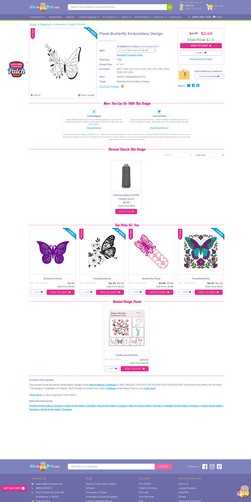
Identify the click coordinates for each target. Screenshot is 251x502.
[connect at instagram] (212, 467)
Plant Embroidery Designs (80, 405)
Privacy (182, 496)
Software (90, 488)
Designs (44, 24)
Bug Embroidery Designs (113, 405)
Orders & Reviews (148, 488)
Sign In (189, 5)
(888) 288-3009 (201, 17)
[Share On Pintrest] (197, 85)
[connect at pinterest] (219, 467)
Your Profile (192, 8)
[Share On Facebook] (193, 85)
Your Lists (144, 492)
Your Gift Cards (146, 496)
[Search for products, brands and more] (169, 7)
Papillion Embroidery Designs (182, 405)
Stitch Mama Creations (102, 384)
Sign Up (163, 466)
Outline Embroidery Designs (46, 405)
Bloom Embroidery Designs (146, 405)
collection (150, 388)
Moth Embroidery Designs (56, 409)
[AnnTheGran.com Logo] (44, 7)
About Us (183, 484)
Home (33, 24)
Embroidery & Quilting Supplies (101, 496)
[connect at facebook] (204, 467)
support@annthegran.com (49, 484)
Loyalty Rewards (187, 488)
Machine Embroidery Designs (101, 484)
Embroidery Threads (96, 492)
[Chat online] (243, 492)
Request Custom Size (130, 55)
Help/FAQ (184, 492)
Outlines (111, 388)
